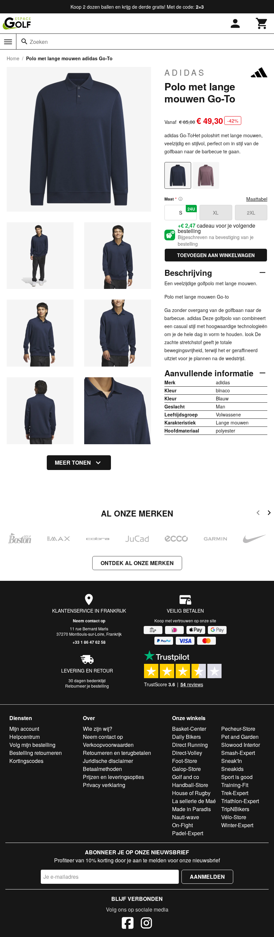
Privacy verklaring (104, 785)
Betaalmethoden (102, 769)
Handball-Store (190, 785)
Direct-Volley (187, 753)
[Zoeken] (24, 41)
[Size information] (180, 199)
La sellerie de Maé (194, 801)
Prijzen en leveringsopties (113, 777)
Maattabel (256, 199)
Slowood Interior (240, 745)
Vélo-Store (233, 817)
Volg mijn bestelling (32, 745)
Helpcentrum (24, 736)
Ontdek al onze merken (137, 563)
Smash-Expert (238, 753)
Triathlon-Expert (240, 801)
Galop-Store (186, 769)
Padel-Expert (187, 833)
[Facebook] (127, 924)
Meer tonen (73, 462)
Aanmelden (207, 876)
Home (13, 58)
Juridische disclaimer (108, 761)
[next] (269, 514)
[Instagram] (146, 924)
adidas (185, 72)
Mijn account (24, 728)
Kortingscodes (26, 761)
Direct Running (190, 745)
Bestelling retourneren (35, 753)
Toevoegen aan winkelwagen (216, 255)
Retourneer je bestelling (87, 686)
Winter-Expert (237, 825)
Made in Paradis (191, 809)
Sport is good (237, 777)
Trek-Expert (234, 793)
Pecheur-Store (238, 728)
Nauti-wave (185, 817)
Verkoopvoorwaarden (108, 745)
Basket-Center (189, 728)
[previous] (258, 514)
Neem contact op (89, 620)
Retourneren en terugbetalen (117, 753)
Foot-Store (184, 761)
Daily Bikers (186, 736)
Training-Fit (234, 785)
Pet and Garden (240, 736)
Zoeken (39, 42)
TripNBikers (235, 809)
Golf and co (185, 777)
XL (216, 212)
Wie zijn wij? (97, 728)
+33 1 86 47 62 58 (89, 642)
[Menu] (8, 42)
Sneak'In (231, 761)
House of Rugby (191, 793)
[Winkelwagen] (262, 23)
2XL (251, 212)
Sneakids (232, 769)
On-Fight (182, 825)
